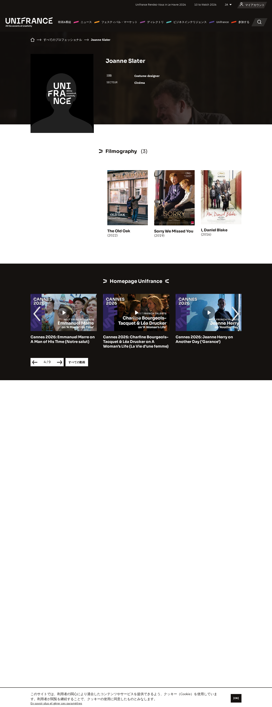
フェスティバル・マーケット (119, 22)
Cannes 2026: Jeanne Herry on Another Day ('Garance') (204, 339)
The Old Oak (118, 231)
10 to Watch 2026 (205, 4)
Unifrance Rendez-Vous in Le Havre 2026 (160, 4)
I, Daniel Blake (214, 230)
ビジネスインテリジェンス (190, 22)
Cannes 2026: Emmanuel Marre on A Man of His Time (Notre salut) (63, 339)
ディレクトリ (155, 22)
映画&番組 (64, 22)
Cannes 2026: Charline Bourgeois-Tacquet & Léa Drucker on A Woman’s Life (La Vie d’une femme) (136, 342)
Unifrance (222, 22)
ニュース (86, 22)
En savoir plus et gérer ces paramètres (56, 703)
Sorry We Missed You (173, 231)
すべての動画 (76, 362)
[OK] (236, 698)
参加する (243, 22)
